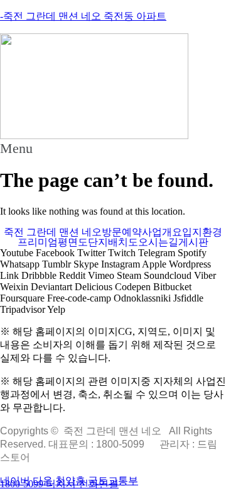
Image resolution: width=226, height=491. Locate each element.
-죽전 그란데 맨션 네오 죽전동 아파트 (83, 16)
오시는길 (158, 242)
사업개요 (162, 232)
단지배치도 (113, 242)
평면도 (73, 242)
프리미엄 (38, 242)
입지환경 (202, 232)
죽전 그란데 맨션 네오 (53, 232)
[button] (113, 148)
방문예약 (122, 232)
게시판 (193, 242)
